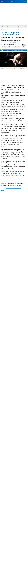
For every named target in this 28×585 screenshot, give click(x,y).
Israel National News (5, 29)
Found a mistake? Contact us (13, 188)
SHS (9, 46)
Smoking (4, 46)
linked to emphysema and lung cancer (11, 174)
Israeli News (13, 29)
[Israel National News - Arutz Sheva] (15, 1)
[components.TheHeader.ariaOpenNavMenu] (4, 1)
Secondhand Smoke (16, 46)
